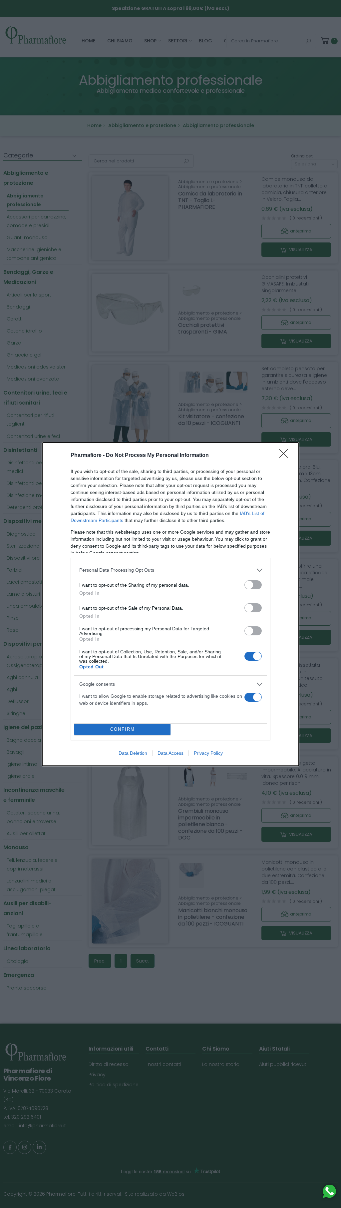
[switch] (253, 584)
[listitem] (170, 570)
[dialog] (170, 604)
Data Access (170, 753)
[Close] (285, 455)
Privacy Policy (208, 753)
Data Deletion (133, 753)
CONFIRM (122, 729)
